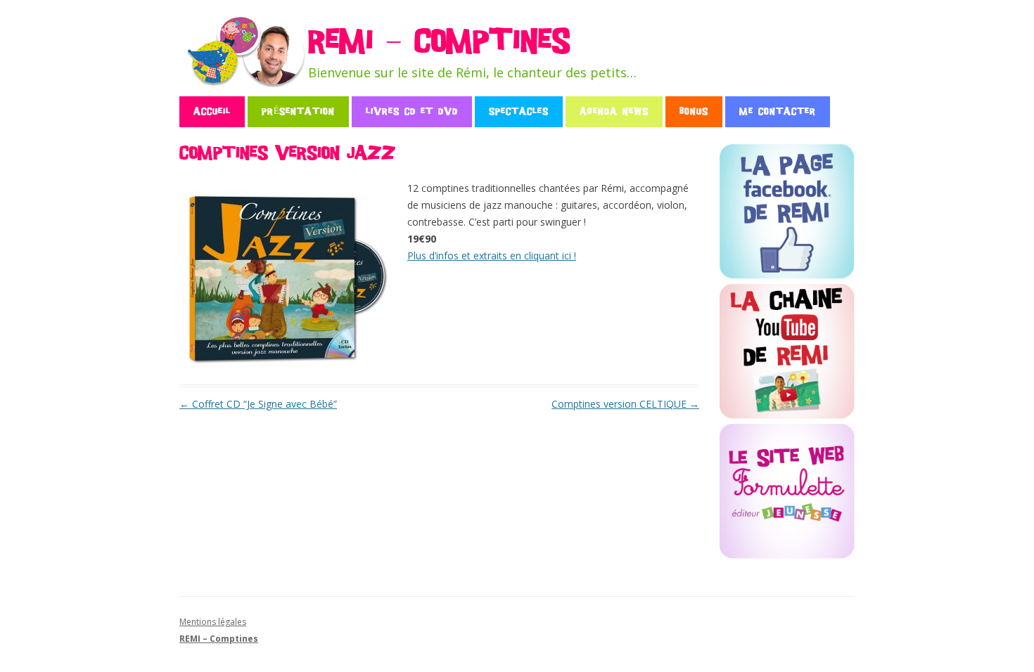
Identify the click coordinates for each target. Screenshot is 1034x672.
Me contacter (777, 111)
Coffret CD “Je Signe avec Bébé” (258, 404)
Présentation (298, 111)
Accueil (212, 111)
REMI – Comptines (439, 41)
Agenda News (614, 111)
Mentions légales (212, 622)
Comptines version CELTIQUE (625, 404)
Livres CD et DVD (412, 111)
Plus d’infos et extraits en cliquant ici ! (491, 255)
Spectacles (519, 111)
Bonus (693, 111)
